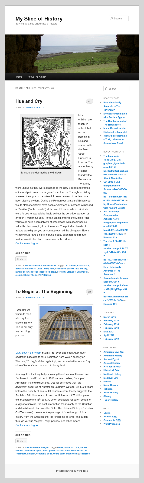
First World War (111, 366)
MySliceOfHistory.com (28, 352)
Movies (107, 381)
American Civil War (113, 351)
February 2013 (111, 327)
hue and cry (81, 268)
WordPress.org (111, 423)
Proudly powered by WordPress (72, 470)
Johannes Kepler (32, 450)
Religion (45, 447)
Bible (60, 447)
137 (89, 101)
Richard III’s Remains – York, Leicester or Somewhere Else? (115, 139)
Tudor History (110, 399)
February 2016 (111, 320)
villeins (34, 274)
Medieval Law (49, 265)
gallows (70, 268)
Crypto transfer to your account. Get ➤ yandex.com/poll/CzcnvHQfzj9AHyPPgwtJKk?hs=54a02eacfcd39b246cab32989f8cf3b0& (115, 289)
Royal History (110, 392)
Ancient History (111, 362)
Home (19, 76)
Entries (110, 416)
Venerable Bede (44, 453)
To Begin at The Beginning (44, 291)
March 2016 (109, 316)
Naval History (110, 385)
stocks (18, 274)
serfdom (61, 271)
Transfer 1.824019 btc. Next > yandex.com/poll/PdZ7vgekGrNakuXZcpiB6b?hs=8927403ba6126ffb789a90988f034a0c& (115, 252)
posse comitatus (48, 271)
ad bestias (71, 265)
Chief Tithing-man (45, 268)
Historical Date (32, 447)
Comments (112, 420)
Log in (106, 412)
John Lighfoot (48, 450)
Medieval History (33, 265)
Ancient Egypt (111, 359)
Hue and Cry (28, 101)
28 (89, 291)
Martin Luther (63, 450)
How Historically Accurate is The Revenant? (112, 106)
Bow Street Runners (25, 268)
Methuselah (77, 450)
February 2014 (111, 324)
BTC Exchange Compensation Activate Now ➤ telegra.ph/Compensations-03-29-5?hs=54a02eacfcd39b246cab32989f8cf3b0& (115, 222)
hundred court (22, 271)
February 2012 (111, 338)
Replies (45, 274)
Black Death (83, 265)
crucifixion (60, 268)
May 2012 (108, 331)
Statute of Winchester (77, 271)
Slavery (107, 396)
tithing (26, 274)
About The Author (37, 76)
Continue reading (26, 243)
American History (112, 355)
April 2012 (108, 335)
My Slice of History (39, 18)
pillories (34, 271)
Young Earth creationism (65, 453)
